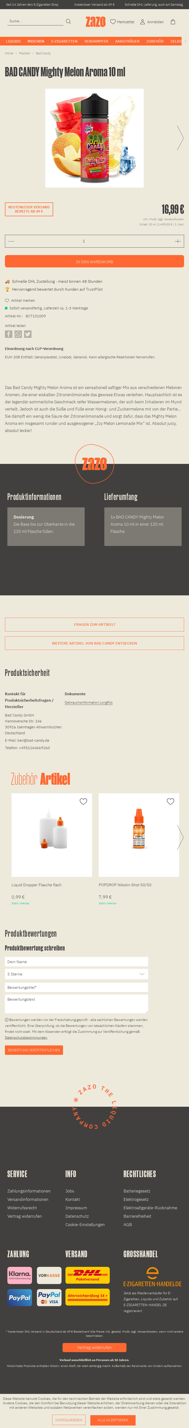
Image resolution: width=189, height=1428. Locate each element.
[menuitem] (35, 21)
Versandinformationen (27, 1199)
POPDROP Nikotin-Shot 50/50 (125, 884)
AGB (128, 1224)
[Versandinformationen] (87, 1286)
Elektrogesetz (136, 1199)
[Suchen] (68, 22)
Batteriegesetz (137, 1191)
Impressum (76, 1208)
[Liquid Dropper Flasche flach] (52, 828)
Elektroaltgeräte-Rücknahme (150, 1208)
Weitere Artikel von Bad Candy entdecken (94, 643)
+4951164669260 (34, 747)
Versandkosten (147, 1331)
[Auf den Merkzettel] (83, 801)
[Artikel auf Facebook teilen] (8, 334)
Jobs (69, 1191)
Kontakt (72, 1199)
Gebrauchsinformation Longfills (89, 702)
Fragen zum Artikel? (94, 624)
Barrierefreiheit (137, 1216)
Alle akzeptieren (113, 1420)
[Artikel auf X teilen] (28, 334)
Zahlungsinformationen (29, 1191)
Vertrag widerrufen (24, 1216)
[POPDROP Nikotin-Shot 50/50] (139, 828)
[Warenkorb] (173, 21)
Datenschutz (77, 1216)
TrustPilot (94, 289)
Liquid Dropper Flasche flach (37, 884)
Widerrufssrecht (22, 1208)
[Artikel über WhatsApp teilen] (18, 334)
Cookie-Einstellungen (85, 1224)
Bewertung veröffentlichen (34, 1050)
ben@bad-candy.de (33, 740)
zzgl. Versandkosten (171, 219)
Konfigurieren (68, 1420)
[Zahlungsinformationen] (34, 1286)
